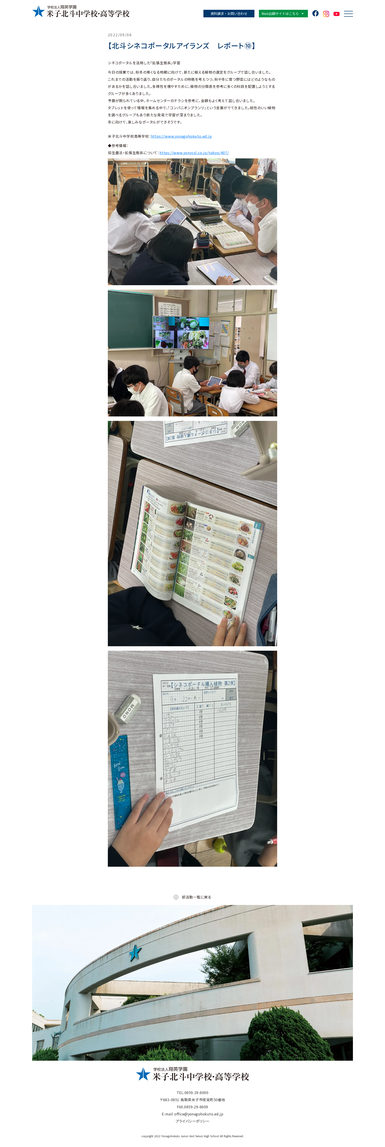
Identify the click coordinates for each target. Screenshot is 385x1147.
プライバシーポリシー (193, 1121)
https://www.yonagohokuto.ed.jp (181, 136)
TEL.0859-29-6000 (193, 1092)
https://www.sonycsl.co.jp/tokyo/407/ (194, 152)
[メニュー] (348, 13)
